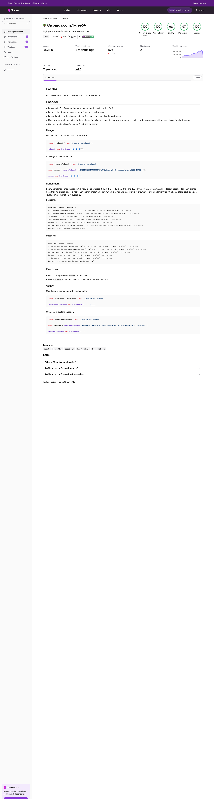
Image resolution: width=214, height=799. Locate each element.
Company (97, 10)
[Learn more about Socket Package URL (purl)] (79, 37)
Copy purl (72, 37)
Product (67, 10)
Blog (109, 10)
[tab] (50, 78)
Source (197, 78)
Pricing (120, 10)
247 (78, 69)
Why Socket (82, 10)
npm (45, 18)
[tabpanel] (123, 210)
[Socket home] (14, 10)
